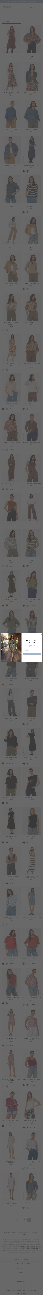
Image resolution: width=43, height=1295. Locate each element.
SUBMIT (31, 653)
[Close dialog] (41, 634)
